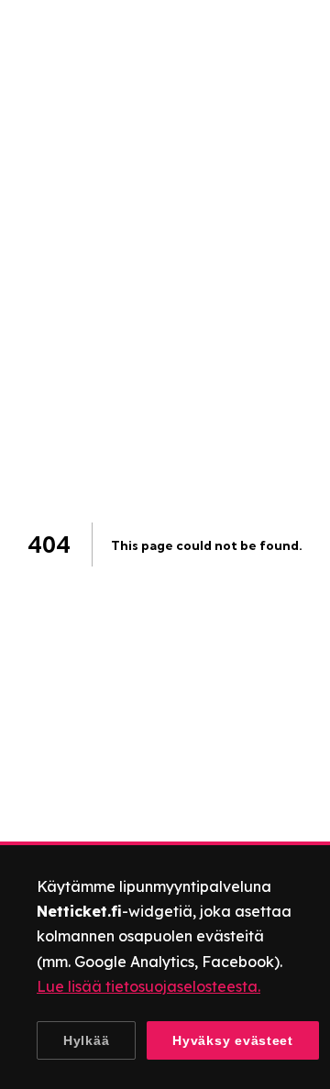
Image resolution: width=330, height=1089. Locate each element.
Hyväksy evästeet (232, 1040)
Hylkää (86, 1040)
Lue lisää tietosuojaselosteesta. (148, 986)
